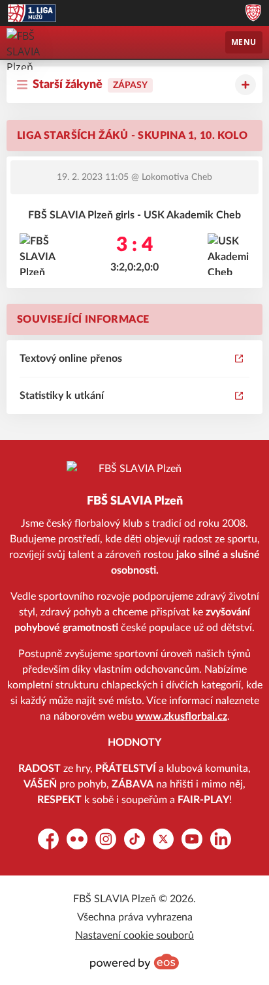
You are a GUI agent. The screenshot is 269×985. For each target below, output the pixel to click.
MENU (244, 42)
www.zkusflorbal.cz (181, 716)
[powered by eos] (134, 961)
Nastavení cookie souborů (134, 935)
